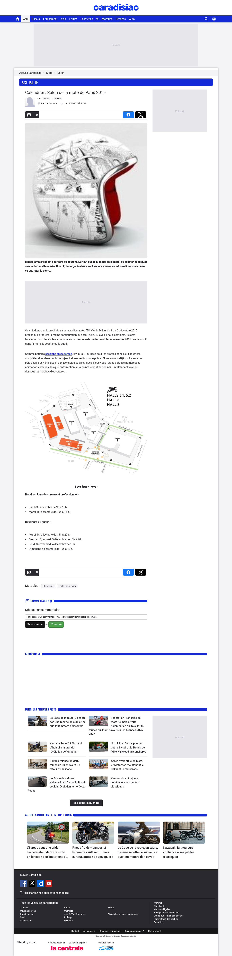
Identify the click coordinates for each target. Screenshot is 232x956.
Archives (158, 903)
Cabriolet (68, 911)
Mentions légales (162, 909)
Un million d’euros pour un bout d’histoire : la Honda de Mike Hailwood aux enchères (128, 747)
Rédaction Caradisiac (110, 931)
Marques (107, 19)
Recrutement (154, 931)
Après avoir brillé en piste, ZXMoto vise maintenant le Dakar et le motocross (127, 765)
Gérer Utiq (158, 922)
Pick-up (68, 917)
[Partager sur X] (141, 113)
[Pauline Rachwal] (30, 106)
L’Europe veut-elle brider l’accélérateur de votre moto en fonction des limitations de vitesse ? (47, 852)
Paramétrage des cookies (166, 919)
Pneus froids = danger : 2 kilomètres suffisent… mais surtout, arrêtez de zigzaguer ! (92, 852)
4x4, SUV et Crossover (74, 914)
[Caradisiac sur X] (32, 884)
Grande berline (27, 914)
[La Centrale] (67, 951)
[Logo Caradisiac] (116, 13)
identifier (73, 617)
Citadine (24, 907)
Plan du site (159, 906)
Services (121, 19)
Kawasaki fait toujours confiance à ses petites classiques (125, 782)
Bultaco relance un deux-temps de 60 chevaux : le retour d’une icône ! (65, 765)
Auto (132, 19)
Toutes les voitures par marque (123, 914)
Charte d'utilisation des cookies (169, 915)
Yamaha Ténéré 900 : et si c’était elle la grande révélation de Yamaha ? (66, 747)
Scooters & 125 (90, 19)
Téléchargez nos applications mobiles (46, 892)
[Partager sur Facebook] (129, 113)
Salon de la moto (68, 586)
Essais (36, 19)
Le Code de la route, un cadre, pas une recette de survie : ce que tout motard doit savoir (68, 722)
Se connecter (35, 624)
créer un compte (89, 617)
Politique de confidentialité (166, 912)
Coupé (67, 907)
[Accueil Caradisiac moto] (17, 18)
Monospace (25, 920)
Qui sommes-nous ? (134, 931)
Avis (63, 19)
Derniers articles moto (41, 709)
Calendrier (48, 586)
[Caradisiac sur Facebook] (24, 884)
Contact (75, 931)
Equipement (50, 19)
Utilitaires (68, 920)
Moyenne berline (28, 911)
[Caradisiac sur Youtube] (49, 884)
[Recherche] (206, 18)
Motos (111, 907)
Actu (26, 19)
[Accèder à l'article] (37, 721)
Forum (73, 19)
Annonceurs (89, 931)
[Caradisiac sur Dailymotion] (41, 884)
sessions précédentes (58, 354)
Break (23, 917)
